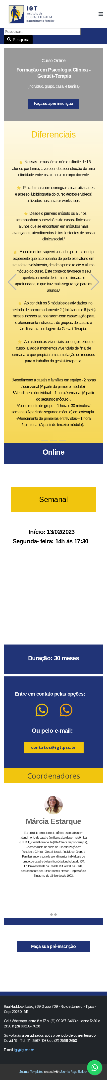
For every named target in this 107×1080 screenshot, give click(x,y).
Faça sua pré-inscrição (53, 103)
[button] (101, 14)
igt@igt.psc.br (24, 1050)
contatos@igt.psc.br (53, 747)
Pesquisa (21, 39)
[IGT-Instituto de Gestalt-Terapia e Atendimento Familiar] (32, 14)
